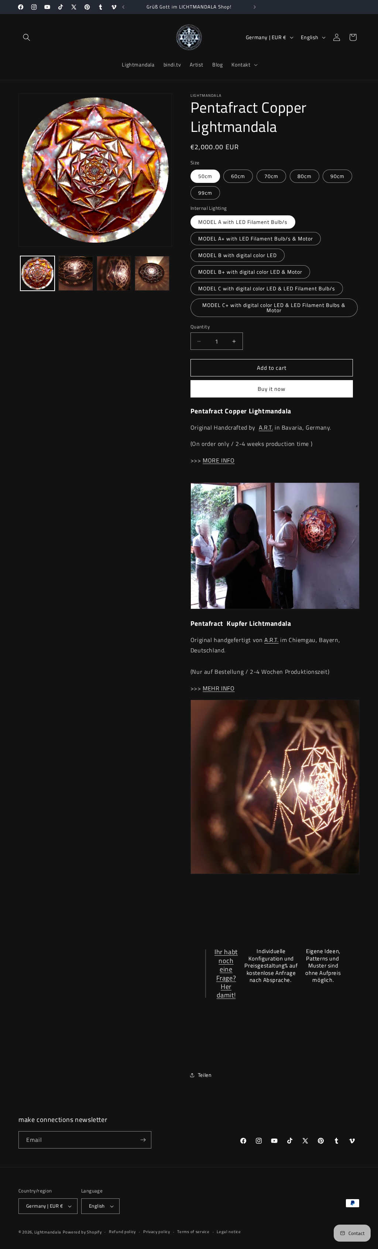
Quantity (200, 326)
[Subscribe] (143, 1140)
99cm (205, 193)
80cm (305, 176)
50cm (205, 176)
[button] (26, 37)
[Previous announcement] (123, 7)
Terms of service (193, 1232)
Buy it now (271, 389)
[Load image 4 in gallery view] (152, 273)
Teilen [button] (205, 1075)
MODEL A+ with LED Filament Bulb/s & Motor (255, 238)
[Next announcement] (255, 7)
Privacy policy (156, 1232)
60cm (238, 176)
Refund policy (122, 1232)
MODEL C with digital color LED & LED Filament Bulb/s (266, 288)
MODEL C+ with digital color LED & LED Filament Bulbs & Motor (274, 307)
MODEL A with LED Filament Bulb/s (243, 222)
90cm (337, 176)
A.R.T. (266, 427)
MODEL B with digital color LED (237, 255)
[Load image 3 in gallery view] (114, 273)
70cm (271, 176)
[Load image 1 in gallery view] (37, 273)
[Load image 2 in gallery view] (75, 273)
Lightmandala (47, 1232)
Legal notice (229, 1232)
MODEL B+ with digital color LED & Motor (250, 272)
